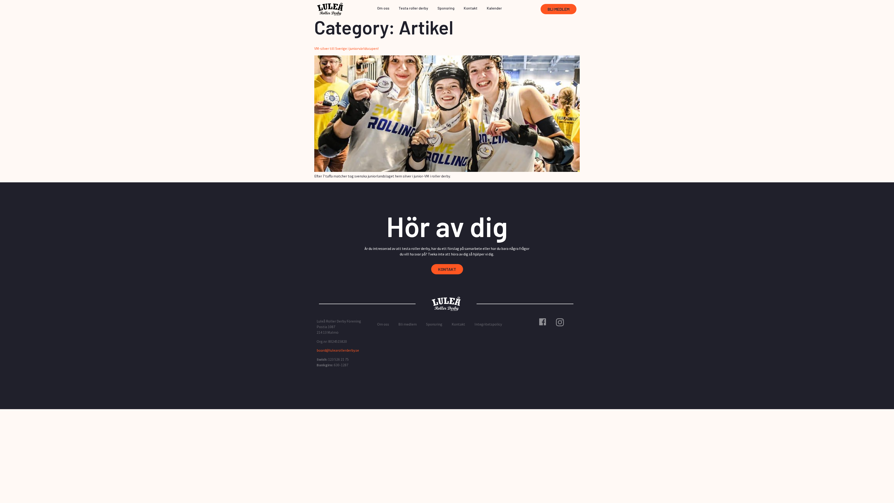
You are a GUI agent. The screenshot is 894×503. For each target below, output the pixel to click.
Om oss (383, 8)
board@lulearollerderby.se (338, 350)
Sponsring (445, 8)
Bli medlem (407, 324)
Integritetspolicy (488, 324)
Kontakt (470, 8)
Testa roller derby (413, 8)
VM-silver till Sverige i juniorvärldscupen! (346, 48)
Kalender (494, 8)
